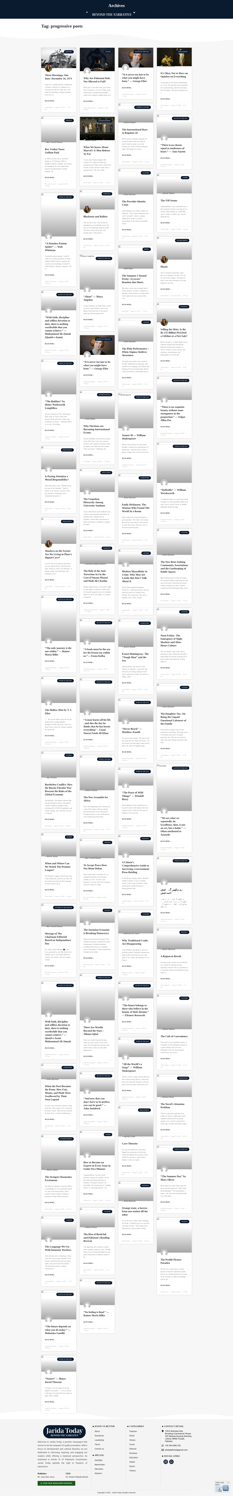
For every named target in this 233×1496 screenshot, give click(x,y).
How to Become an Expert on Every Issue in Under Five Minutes (96, 1166)
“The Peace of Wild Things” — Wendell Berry (133, 796)
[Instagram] (165, 1462)
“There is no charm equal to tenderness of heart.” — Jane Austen (173, 148)
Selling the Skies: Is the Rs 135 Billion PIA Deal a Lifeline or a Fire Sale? (174, 333)
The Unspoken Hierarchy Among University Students (94, 502)
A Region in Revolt (171, 956)
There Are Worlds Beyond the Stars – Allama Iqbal (93, 1030)
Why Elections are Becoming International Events (96, 429)
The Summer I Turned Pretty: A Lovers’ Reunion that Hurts (134, 279)
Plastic (164, 266)
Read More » (50, 101)
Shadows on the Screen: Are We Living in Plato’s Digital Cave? (58, 554)
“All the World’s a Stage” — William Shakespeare (132, 1067)
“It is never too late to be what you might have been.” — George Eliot (135, 78)
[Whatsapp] (171, 1462)
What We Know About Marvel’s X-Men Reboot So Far (96, 150)
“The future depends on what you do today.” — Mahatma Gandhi (58, 1330)
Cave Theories (130, 1143)
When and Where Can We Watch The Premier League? (58, 867)
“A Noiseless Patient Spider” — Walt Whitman (56, 247)
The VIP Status (169, 200)
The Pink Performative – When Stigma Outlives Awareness (135, 352)
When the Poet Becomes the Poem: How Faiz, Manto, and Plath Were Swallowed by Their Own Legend (58, 1093)
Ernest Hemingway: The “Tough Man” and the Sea (135, 657)
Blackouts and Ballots (95, 216)
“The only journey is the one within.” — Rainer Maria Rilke (58, 651)
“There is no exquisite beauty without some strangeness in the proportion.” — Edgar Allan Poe (173, 414)
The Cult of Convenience (174, 1036)
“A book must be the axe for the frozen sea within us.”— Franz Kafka (96, 652)
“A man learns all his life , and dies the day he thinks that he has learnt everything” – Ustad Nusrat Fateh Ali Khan (97, 726)
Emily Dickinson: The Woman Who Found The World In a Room (135, 508)
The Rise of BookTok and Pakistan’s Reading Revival (96, 1237)
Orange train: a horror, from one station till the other (135, 1211)
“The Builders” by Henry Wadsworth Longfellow (55, 405)
